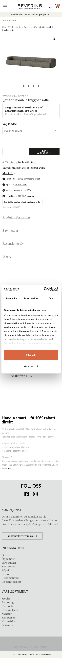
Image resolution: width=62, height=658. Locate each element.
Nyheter (7, 613)
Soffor (19, 27)
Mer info (7, 173)
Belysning (8, 602)
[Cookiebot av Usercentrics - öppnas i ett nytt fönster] (44, 289)
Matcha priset (33, 178)
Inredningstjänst (11, 581)
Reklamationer (11, 578)
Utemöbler (8, 606)
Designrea (8, 625)
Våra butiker (9, 562)
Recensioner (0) (12, 243)
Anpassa (29, 365)
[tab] (31, 217)
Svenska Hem (10, 610)
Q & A (6, 256)
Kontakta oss (9, 566)
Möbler (11, 27)
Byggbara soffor (31, 27)
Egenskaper (10, 230)
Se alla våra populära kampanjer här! (31, 14)
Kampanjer (8, 617)
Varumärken (9, 621)
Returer (6, 574)
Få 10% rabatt (21, 184)
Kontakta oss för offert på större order (22, 201)
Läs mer (30, 196)
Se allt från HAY (21, 376)
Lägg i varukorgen (44, 152)
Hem (4, 27)
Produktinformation (16, 217)
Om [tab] (51, 298)
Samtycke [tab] (11, 298)
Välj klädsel (10, 124)
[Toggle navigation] (4, 6)
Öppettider (8, 559)
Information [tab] (31, 298)
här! (9, 468)
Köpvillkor (8, 570)
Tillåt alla (31, 355)
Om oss (6, 555)
